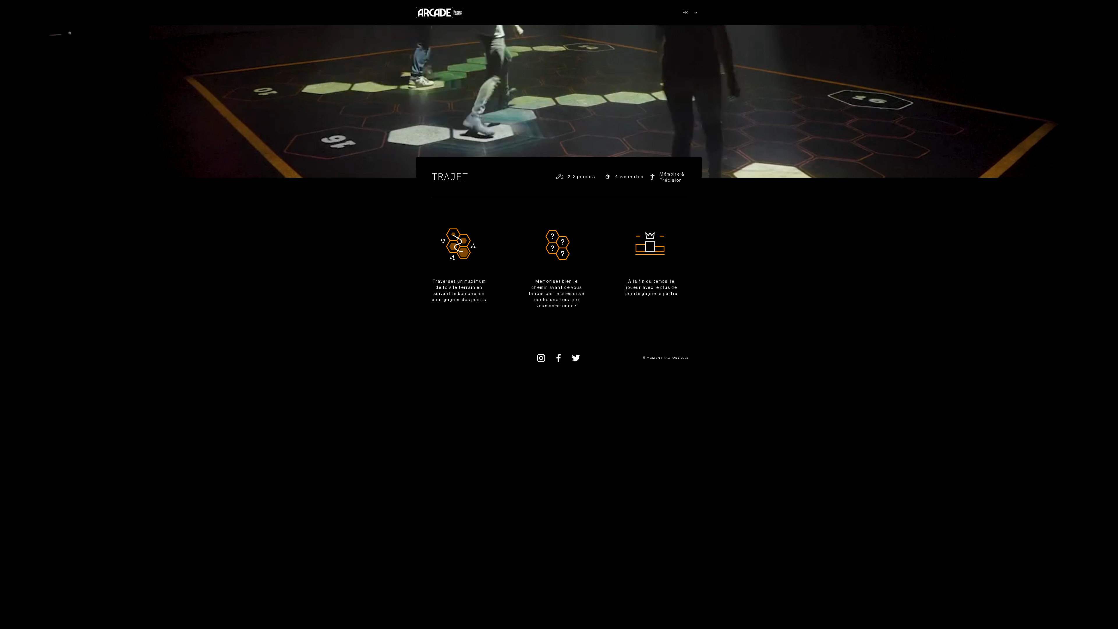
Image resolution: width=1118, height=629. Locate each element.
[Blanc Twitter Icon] (576, 358)
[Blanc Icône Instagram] (541, 358)
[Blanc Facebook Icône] (558, 358)
